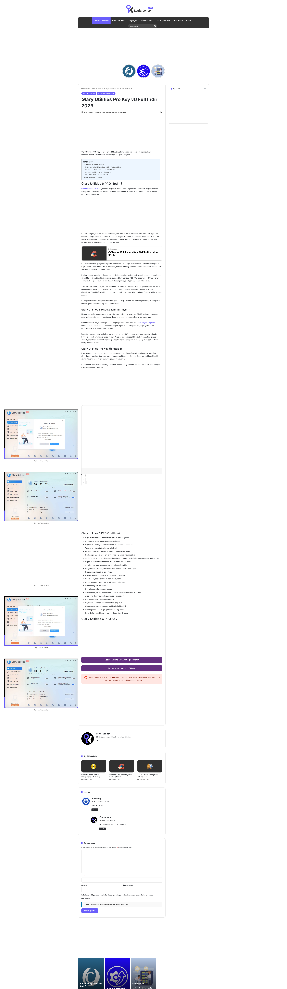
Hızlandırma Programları (106, 93)
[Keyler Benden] (143, 8)
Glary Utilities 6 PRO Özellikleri (98, 175)
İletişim (188, 21)
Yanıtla (95, 810)
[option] (41, 499)
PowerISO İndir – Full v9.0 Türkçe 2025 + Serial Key (91, 776)
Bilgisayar (133, 21)
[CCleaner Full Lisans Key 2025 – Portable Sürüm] (121, 766)
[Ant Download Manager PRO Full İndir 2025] (149, 766)
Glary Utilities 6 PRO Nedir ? (94, 164)
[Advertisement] (143, 46)
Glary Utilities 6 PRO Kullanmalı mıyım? (101, 169)
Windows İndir (146, 21)
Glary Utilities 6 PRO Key (93, 177)
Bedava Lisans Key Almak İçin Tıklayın (122, 660)
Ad (83, 876)
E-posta (84, 885)
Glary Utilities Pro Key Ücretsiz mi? (100, 172)
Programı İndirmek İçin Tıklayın (121, 668)
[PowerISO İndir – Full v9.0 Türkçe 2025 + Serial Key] (93, 766)
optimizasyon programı (146, 323)
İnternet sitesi (128, 885)
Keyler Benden (87, 112)
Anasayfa (86, 88)
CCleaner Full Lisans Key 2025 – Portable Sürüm (104, 167)
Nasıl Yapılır (178, 21)
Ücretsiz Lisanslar (101, 21)
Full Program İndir (163, 21)
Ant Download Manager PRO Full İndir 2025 (148, 776)
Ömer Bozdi (105, 817)
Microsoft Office (118, 21)
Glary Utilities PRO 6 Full (91, 189)
